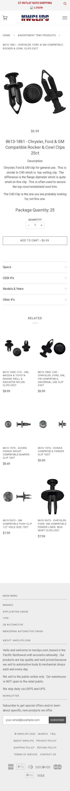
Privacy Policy (46, 740)
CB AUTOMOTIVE (13, 624)
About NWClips (23, 740)
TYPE (6, 618)
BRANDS (8, 605)
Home (6, 35)
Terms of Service (26, 754)
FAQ (53, 733)
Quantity (35, 219)
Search (43, 733)
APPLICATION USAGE (15, 611)
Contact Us (48, 754)
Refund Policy (47, 747)
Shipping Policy (24, 747)
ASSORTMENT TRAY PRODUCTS (37, 35)
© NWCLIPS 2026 (25, 733)
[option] (35, 91)
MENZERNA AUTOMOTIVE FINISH (23, 631)
